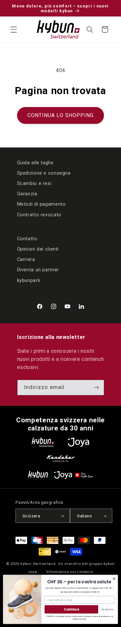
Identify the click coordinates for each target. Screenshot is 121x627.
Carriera (26, 259)
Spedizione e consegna (44, 173)
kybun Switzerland (38, 563)
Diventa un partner (38, 270)
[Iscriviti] (96, 387)
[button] (13, 29)
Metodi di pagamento (41, 204)
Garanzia (27, 194)
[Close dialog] (114, 578)
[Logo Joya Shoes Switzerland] (78, 442)
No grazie (107, 609)
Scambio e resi (34, 183)
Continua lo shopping (60, 115)
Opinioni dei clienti (38, 249)
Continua (71, 609)
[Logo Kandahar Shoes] (60, 458)
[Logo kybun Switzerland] (43, 442)
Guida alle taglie (35, 163)
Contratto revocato (39, 215)
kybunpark (28, 280)
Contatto (27, 239)
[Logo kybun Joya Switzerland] (60, 475)
